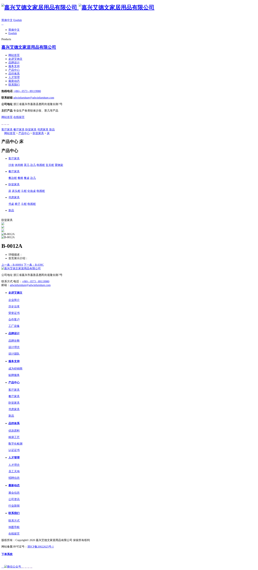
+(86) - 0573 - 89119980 (27, 91)
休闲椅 (19, 164)
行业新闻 (14, 505)
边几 (33, 164)
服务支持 (14, 66)
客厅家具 (7, 129)
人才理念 (14, 464)
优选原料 (14, 430)
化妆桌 (31, 190)
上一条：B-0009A (12, 264)
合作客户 (14, 319)
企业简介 (14, 300)
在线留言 (19, 117)
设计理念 (14, 347)
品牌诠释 (14, 340)
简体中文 (7, 20)
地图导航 (14, 527)
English (17, 20)
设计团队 (14, 353)
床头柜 (16, 190)
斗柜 (24, 190)
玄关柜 (50, 164)
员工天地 (14, 471)
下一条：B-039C (34, 264)
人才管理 (14, 77)
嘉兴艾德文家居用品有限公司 (28, 47)
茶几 (26, 164)
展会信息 (14, 492)
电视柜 (41, 164)
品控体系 (14, 73)
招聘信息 (14, 477)
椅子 (17, 203)
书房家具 (42, 129)
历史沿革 (14, 306)
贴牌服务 (14, 375)
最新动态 (14, 80)
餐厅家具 (19, 129)
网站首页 (14, 55)
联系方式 (14, 520)
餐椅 (20, 177)
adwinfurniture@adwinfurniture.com (33, 97)
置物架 (59, 164)
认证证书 (14, 450)
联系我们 (14, 84)
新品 (52, 129)
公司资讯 (14, 499)
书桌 (11, 203)
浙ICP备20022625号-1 (40, 546)
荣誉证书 (14, 312)
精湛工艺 (14, 437)
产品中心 (14, 69)
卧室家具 (31, 129)
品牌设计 (14, 62)
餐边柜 (12, 177)
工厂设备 (14, 325)
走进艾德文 (15, 58)
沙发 (11, 164)
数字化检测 (15, 443)
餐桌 (26, 177)
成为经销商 (15, 368)
